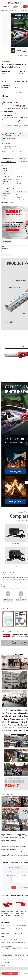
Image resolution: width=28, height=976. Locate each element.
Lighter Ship (14, 959)
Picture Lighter (6, 959)
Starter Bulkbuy (6, 962)
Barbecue (20, 10)
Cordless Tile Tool (5, 933)
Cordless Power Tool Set (6, 931)
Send (14, 887)
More (2, 965)
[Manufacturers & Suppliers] (14, 2)
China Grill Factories (19, 955)
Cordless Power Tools (6, 928)
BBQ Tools (25, 10)
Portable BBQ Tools (16, 948)
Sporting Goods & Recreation (10, 10)
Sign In (3, 151)
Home (2, 10)
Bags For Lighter (24, 959)
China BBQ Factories (7, 955)
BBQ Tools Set (6, 948)
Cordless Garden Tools (19, 928)
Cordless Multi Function (20, 931)
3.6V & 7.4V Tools (18, 933)
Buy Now (10, 973)
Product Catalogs (22, 925)
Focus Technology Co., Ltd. (18, 970)
